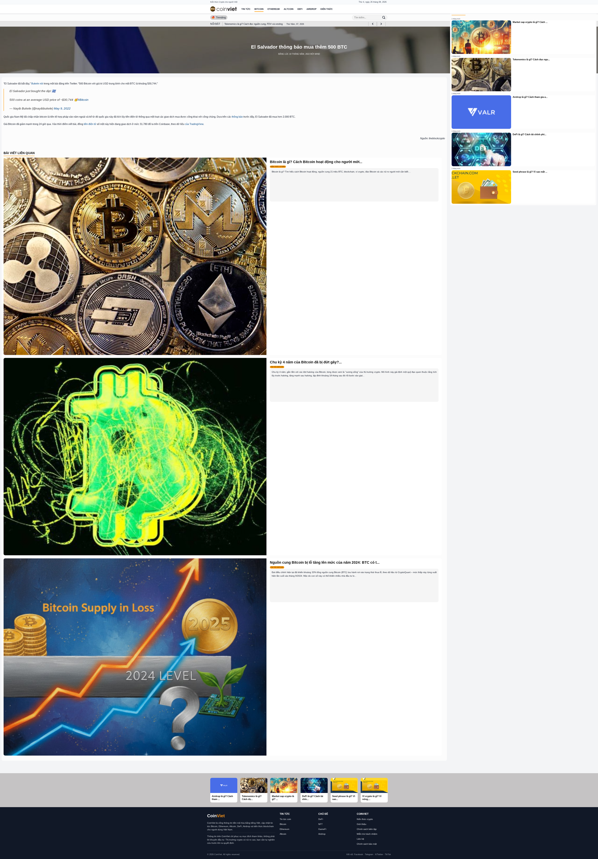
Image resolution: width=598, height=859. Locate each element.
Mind (317, 54)
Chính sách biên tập (367, 829)
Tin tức (245, 9)
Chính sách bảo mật (367, 844)
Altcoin (288, 9)
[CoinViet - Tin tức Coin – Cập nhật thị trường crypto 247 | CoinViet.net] (223, 9)
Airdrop (311, 9)
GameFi (322, 829)
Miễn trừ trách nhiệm (367, 834)
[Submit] (384, 17)
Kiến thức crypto (365, 819)
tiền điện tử (90, 124)
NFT (320, 824)
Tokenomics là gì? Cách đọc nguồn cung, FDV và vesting (253, 24)
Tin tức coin (285, 819)
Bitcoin (258, 9)
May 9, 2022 (62, 108)
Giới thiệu (361, 824)
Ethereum (274, 9)
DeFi (299, 9)
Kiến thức (326, 9)
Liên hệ (360, 839)
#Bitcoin (83, 99)
